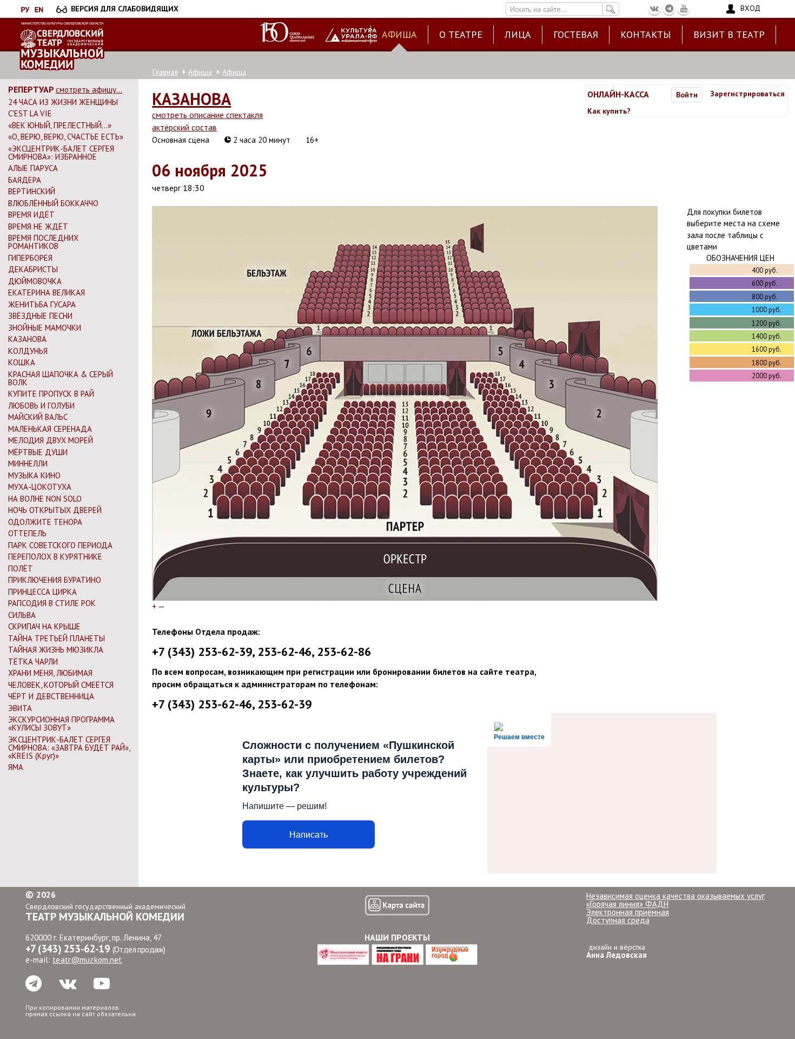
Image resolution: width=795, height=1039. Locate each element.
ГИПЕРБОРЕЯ (30, 258)
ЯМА (15, 767)
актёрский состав (184, 127)
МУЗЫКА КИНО (34, 475)
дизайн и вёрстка (616, 951)
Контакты (645, 34)
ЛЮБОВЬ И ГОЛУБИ (41, 406)
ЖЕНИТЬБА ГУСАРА (42, 304)
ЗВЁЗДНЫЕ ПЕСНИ (40, 316)
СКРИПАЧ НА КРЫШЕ (44, 626)
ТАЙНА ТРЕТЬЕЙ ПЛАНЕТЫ (56, 638)
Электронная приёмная (627, 912)
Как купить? (609, 111)
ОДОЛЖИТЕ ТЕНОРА (45, 522)
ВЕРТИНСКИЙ (31, 191)
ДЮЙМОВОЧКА (35, 281)
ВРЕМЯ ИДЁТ (31, 215)
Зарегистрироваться (747, 93)
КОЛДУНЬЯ (28, 351)
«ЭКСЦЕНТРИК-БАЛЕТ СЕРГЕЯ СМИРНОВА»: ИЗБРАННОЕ (61, 152)
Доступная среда (618, 920)
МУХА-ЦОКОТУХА (39, 487)
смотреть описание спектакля (207, 114)
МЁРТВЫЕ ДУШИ (38, 452)
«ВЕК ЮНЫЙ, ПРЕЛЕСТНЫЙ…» (59, 125)
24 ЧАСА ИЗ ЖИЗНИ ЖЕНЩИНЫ (63, 102)
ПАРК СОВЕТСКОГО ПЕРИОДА (60, 545)
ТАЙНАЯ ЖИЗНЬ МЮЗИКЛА (55, 650)
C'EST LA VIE (30, 113)
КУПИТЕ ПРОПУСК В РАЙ (51, 394)
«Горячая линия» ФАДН (627, 904)
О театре (460, 34)
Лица (518, 34)
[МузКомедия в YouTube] (684, 9)
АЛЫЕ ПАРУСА (33, 168)
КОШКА (21, 362)
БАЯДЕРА (24, 180)
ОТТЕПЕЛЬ (27, 533)
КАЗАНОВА (27, 339)
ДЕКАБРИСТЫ (33, 269)
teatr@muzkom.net (87, 960)
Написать (308, 834)
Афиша (399, 34)
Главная (165, 72)
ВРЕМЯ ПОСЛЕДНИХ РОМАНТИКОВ (43, 242)
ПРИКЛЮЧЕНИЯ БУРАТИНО (54, 580)
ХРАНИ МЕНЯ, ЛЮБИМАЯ (50, 673)
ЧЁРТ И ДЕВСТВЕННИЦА (51, 696)
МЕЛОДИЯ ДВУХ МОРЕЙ (50, 440)
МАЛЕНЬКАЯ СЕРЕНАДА (50, 429)
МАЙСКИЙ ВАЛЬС (38, 417)
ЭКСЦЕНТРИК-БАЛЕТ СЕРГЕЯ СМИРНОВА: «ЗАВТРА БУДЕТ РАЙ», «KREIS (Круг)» (69, 747)
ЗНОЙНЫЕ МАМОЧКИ (44, 328)
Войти (687, 95)
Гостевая (575, 34)
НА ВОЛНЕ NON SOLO (45, 499)
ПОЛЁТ (20, 568)
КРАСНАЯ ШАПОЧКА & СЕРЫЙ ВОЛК (60, 378)
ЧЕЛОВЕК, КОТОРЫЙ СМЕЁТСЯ (61, 685)
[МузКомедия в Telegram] (669, 9)
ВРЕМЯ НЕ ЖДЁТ (38, 226)
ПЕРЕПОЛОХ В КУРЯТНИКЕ (55, 557)
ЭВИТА (20, 708)
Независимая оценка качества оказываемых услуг (675, 896)
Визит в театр (729, 34)
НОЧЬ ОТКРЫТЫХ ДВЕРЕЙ (55, 510)
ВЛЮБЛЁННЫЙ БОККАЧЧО (53, 203)
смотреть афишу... (89, 89)
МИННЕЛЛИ (28, 463)
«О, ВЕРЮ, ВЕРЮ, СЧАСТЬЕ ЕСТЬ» (65, 137)
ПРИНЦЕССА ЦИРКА (42, 592)
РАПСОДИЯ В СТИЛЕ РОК (52, 603)
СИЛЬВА (22, 615)
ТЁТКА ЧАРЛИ (33, 661)
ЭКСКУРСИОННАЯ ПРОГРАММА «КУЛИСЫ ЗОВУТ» (61, 723)
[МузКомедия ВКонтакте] (654, 9)
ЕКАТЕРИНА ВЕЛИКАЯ (46, 292)
